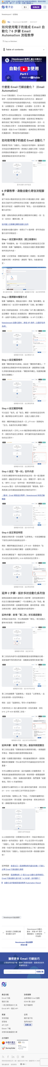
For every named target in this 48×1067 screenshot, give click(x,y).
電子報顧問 (28, 1005)
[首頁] (7, 7)
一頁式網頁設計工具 (9, 1005)
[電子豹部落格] (3, 1056)
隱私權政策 (5, 1064)
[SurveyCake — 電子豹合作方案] (9, 1048)
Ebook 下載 (6, 1028)
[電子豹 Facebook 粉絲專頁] (8, 1056)
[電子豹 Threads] (18, 1056)
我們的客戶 (28, 1021)
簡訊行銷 (5, 1001)
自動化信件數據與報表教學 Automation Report (22, 882)
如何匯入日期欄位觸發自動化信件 (15, 224)
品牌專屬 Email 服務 (32, 998)
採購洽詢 (28, 1025)
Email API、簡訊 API (10, 1008)
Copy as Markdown (11, 41)
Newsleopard (6, 14)
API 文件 (5, 1025)
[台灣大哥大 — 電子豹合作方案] (9, 1044)
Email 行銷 (6, 998)
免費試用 (36, 7)
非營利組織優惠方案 (9, 1032)
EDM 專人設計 (29, 1001)
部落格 (15, 14)
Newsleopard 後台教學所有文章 (24, 943)
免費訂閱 (40, 971)
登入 (25, 7)
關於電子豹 (28, 1018)
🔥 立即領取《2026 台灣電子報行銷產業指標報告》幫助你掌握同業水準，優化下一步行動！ (24, 2)
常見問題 (5, 1018)
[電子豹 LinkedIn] (13, 1056)
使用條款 (14, 1064)
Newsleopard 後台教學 (20, 22)
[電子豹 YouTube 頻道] (22, 1056)
